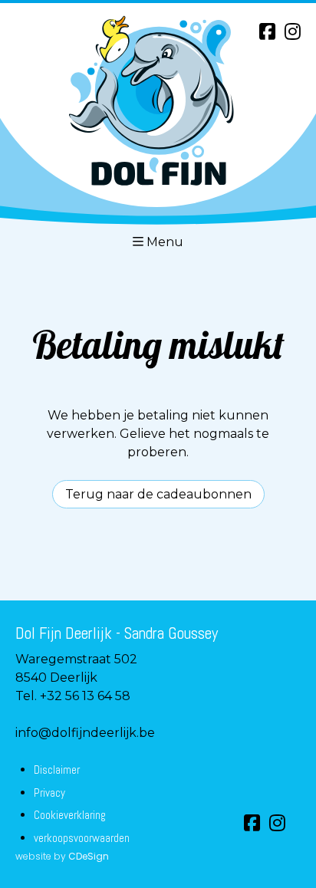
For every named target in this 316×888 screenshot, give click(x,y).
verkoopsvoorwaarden (82, 837)
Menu (164, 242)
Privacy (49, 792)
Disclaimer (57, 769)
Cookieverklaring (70, 814)
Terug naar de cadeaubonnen (158, 494)
